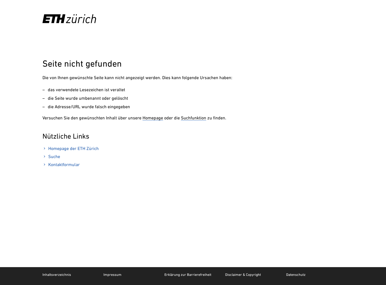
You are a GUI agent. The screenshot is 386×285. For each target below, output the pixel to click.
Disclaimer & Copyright (243, 274)
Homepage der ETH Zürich (73, 148)
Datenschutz (296, 274)
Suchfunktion (193, 117)
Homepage (153, 117)
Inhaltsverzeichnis (56, 274)
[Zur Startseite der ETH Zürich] (69, 19)
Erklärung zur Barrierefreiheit (187, 274)
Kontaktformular (64, 164)
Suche (54, 156)
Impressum (112, 274)
